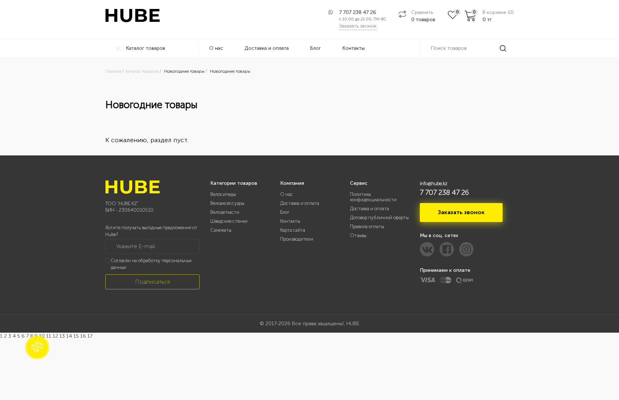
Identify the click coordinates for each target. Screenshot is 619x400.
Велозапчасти (224, 212)
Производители (296, 239)
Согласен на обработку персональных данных (151, 264)
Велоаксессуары (227, 203)
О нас (216, 48)
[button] (37, 347)
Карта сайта (292, 230)
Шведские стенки (229, 221)
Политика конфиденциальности (373, 197)
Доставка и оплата (267, 48)
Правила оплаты (367, 226)
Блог (315, 48)
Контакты (353, 48)
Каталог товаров (145, 48)
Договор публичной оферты (379, 217)
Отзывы (358, 235)
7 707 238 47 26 (357, 12)
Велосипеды (223, 194)
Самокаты (220, 230)
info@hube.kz (433, 183)
